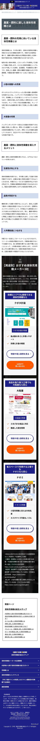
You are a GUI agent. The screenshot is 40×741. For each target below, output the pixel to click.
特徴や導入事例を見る (20, 354)
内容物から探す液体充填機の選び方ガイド (18, 614)
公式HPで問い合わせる (20, 365)
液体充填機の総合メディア (22, 1)
